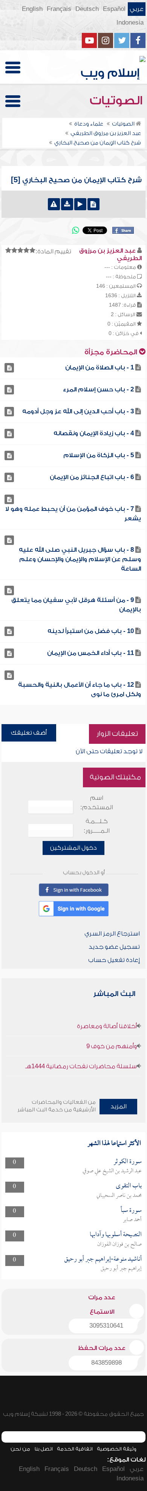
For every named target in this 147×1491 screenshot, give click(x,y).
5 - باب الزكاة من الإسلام (98, 455)
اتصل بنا (43, 1449)
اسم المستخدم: (96, 802)
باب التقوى (129, 1186)
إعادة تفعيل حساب (114, 960)
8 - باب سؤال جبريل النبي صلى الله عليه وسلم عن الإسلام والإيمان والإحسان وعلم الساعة (80, 559)
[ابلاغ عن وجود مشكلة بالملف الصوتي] (54, 204)
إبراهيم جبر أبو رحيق (121, 1269)
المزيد (118, 1106)
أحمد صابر (132, 1220)
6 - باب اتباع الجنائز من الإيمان (92, 477)
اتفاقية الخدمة (75, 1449)
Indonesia (130, 22)
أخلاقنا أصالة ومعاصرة (107, 1026)
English (32, 9)
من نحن (20, 1449)
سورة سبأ (131, 1210)
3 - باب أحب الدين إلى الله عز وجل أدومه (78, 411)
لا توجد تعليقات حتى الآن (109, 751)
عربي (137, 9)
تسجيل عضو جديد (114, 946)
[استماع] (80, 204)
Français (59, 9)
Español (114, 9)
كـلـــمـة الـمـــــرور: (97, 826)
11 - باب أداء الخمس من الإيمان (90, 653)
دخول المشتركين (73, 847)
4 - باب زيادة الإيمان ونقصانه (94, 433)
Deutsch (87, 9)
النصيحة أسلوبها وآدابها (116, 1234)
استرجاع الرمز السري (112, 933)
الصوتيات (117, 100)
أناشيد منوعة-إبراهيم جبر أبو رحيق (103, 1259)
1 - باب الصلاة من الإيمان (99, 367)
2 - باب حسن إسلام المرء (98, 389)
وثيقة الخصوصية (116, 1449)
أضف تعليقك (29, 732)
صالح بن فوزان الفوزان (119, 1244)
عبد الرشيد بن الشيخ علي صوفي (112, 1171)
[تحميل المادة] (67, 204)
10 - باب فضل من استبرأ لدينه (90, 631)
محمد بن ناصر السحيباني (119, 1196)
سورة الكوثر (127, 1161)
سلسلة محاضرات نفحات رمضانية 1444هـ (81, 1066)
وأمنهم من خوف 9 (111, 1046)
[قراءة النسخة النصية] (93, 204)
